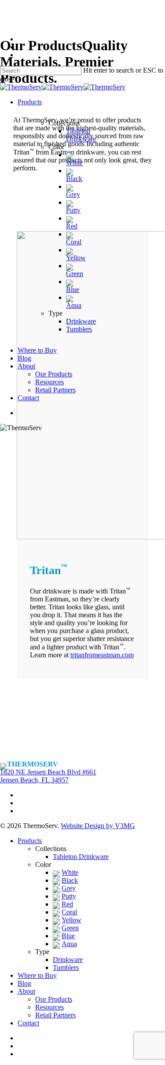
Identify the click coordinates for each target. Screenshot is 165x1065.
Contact (28, 1023)
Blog (24, 983)
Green (70, 928)
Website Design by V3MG (98, 825)
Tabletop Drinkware (81, 856)
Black (70, 880)
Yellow (71, 920)
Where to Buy (37, 975)
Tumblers (66, 967)
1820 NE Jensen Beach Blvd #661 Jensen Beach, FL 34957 (48, 776)
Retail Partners (55, 1015)
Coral (69, 912)
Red (67, 904)
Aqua (69, 943)
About (26, 991)
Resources (49, 1007)
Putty (69, 896)
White (70, 872)
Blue (68, 936)
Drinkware (68, 959)
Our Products (53, 999)
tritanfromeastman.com (102, 655)
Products (30, 840)
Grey (69, 888)
